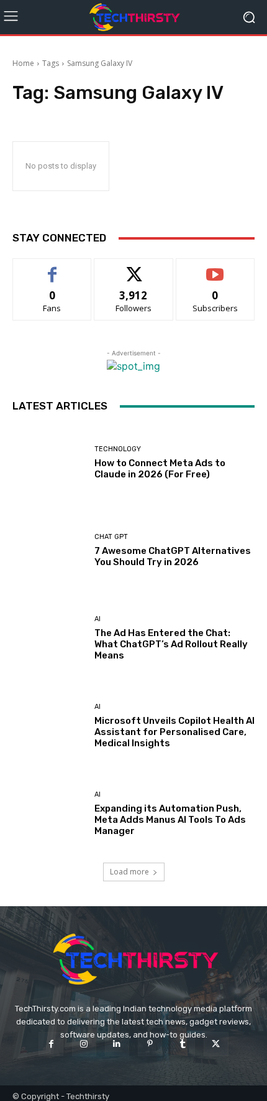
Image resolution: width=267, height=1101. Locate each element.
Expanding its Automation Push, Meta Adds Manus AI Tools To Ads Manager (170, 819)
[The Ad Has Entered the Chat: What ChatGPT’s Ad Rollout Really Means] (48, 638)
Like (52, 268)
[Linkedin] (117, 1044)
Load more (129, 871)
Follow (133, 268)
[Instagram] (84, 1044)
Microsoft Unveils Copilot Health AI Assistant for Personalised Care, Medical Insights (174, 732)
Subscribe (215, 268)
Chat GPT (111, 536)
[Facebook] (50, 1044)
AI (97, 619)
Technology (117, 449)
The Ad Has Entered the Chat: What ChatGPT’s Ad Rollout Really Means (171, 644)
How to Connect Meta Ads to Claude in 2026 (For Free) (159, 468)
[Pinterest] (150, 1044)
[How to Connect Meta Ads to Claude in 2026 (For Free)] (48, 462)
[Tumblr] (183, 1044)
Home (23, 63)
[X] (216, 1044)
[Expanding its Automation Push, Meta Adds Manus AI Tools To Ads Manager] (48, 813)
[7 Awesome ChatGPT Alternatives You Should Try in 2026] (48, 550)
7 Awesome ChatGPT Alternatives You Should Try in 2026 (172, 556)
